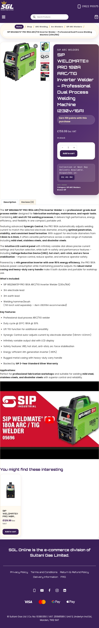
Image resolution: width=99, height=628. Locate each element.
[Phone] (34, 590)
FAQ (63, 577)
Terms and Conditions (44, 572)
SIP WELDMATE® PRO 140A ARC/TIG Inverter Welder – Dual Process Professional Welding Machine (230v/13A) (10, 513)
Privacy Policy (19, 572)
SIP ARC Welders (68, 49)
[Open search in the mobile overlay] (49, 17)
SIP (65, 190)
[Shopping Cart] (96, 17)
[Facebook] (49, 590)
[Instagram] (57, 590)
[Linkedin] (64, 590)
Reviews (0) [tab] (27, 202)
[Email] (42, 590)
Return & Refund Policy (74, 572)
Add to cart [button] (10, 531)
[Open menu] (4, 17)
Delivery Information (45, 577)
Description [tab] (10, 202)
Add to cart (69, 153)
